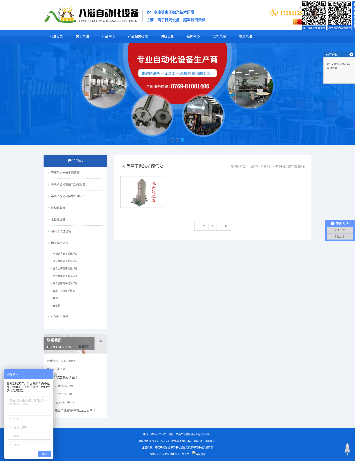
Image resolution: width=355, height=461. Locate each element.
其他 (55, 298)
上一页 (201, 226)
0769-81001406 (158, 434)
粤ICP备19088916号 (204, 441)
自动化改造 (58, 207)
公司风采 (219, 36)
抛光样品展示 (59, 243)
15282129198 (295, 13)
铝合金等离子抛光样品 (65, 276)
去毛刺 (56, 305)
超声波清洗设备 (61, 231)
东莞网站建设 (169, 454)
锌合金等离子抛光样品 (65, 268)
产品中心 (108, 36)
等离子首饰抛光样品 (64, 290)
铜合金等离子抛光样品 (65, 261)
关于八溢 (82, 36)
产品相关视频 (138, 36)
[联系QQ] (65, 377)
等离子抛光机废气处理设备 (68, 184)
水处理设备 (58, 219)
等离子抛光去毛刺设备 (65, 172)
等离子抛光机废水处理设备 (68, 196)
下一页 (223, 226)
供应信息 (167, 36)
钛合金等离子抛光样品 (65, 283)
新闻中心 (193, 36)
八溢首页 (56, 36)
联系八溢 (245, 36)
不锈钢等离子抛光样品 (65, 253)
